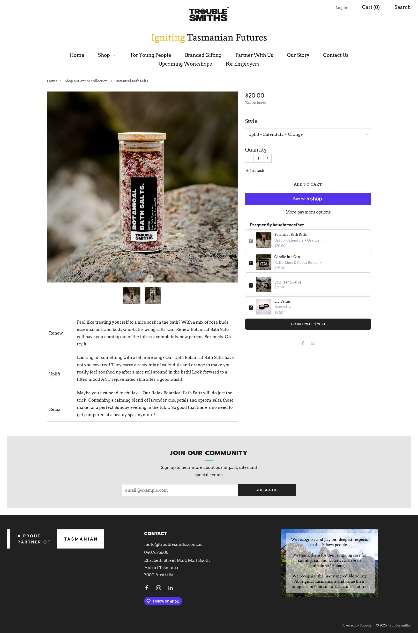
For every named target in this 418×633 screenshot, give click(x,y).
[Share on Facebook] (303, 343)
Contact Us (336, 55)
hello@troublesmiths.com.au (173, 544)
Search (403, 7)
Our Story (298, 55)
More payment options (308, 212)
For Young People (151, 55)
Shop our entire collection (86, 81)
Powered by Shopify (357, 625)
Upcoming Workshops (185, 64)
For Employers (243, 64)
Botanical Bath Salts (290, 234)
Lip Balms (282, 301)
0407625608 (156, 552)
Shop (104, 55)
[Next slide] (228, 187)
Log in (341, 7)
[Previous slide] (56, 187)
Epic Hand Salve (287, 282)
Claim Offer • (308, 324)
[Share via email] (313, 343)
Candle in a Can (287, 257)
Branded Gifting (203, 55)
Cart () (371, 7)
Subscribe (267, 490)
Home (76, 55)
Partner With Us (254, 55)
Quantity (256, 149)
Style (251, 121)
